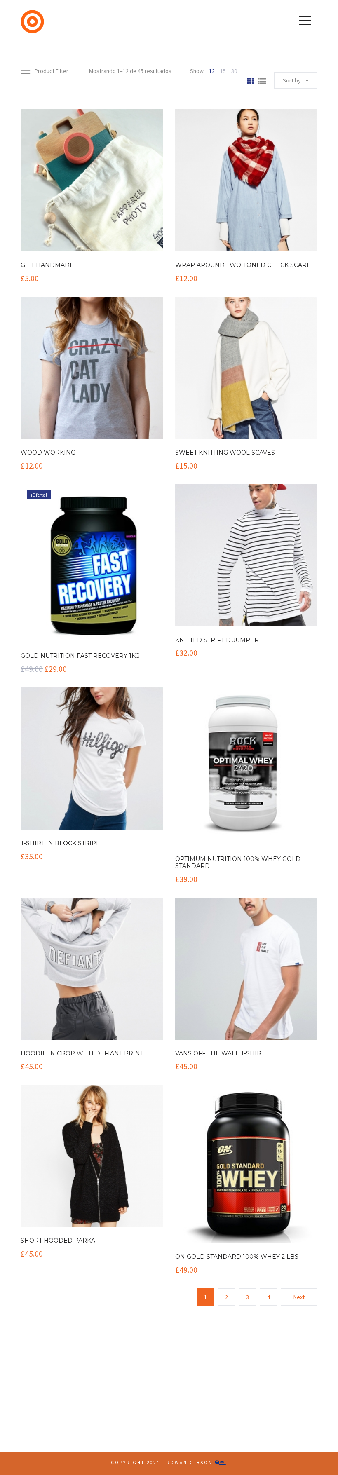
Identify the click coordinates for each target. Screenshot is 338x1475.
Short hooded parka (58, 1240)
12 (212, 71)
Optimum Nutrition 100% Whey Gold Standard (237, 862)
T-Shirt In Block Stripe (60, 843)
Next (299, 1297)
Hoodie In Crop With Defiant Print (82, 1053)
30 (234, 71)
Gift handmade (47, 265)
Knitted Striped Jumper (217, 640)
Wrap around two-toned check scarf (242, 265)
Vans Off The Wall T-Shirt (220, 1053)
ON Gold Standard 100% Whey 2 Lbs (236, 1256)
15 (223, 71)
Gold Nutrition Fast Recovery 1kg (80, 655)
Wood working (48, 452)
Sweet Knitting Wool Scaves (225, 452)
